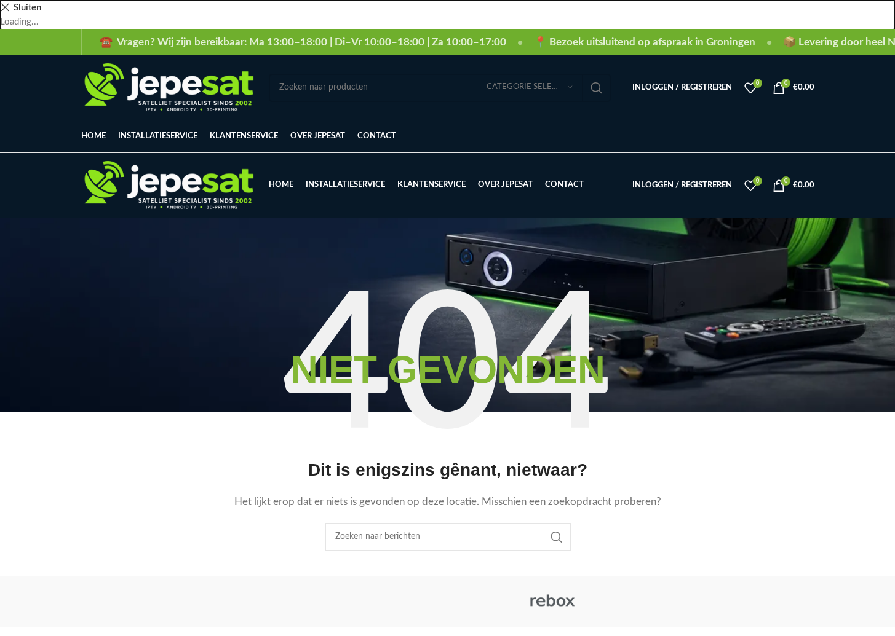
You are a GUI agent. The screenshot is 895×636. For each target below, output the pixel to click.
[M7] (761, 601)
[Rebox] (552, 601)
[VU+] (342, 601)
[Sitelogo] (169, 87)
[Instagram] (745, 136)
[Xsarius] (238, 601)
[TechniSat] (447, 601)
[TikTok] (766, 136)
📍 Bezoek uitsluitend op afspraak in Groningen (644, 42)
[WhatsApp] (808, 136)
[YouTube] (787, 137)
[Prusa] (657, 601)
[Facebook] (725, 136)
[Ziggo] (133, 601)
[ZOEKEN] (597, 88)
